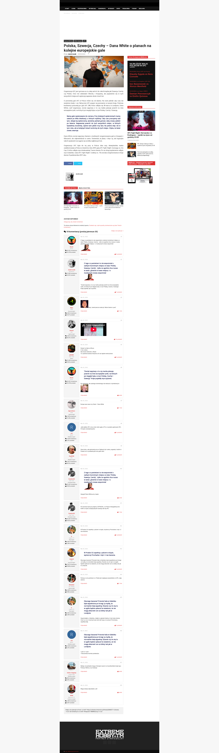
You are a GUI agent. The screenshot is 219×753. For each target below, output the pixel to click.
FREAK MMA (126, 8)
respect (71, 559)
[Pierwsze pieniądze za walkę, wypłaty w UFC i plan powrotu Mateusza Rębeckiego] (114, 198)
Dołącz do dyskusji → (117, 230)
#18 (121, 685)
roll (72, 433)
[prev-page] (65, 212)
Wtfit (71, 695)
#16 (121, 630)
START (67, 8)
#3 (121, 297)
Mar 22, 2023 (84, 662)
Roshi (71, 247)
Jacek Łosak (72, 54)
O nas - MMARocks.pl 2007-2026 (71, 751)
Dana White (74, 13)
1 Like (120, 311)
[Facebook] (148, 1)
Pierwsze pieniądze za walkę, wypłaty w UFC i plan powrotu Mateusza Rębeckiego (114, 207)
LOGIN (73, 8)
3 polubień (119, 625)
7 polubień (119, 292)
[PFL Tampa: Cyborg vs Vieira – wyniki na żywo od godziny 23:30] (93, 198)
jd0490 (71, 355)
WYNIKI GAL (92, 8)
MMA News (78, 41)
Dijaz (71, 307)
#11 (121, 503)
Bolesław (71, 584)
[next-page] (68, 212)
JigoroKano (71, 411)
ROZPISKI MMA (82, 8)
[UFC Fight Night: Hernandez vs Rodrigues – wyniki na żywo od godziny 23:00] (73, 198)
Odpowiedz (84, 254)
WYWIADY (111, 8)
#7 (121, 400)
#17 (121, 662)
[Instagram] (151, 1)
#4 (121, 320)
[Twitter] (154, 1)
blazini (72, 330)
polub (120, 395)
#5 (121, 344)
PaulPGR (71, 456)
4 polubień (119, 432)
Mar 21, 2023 (84, 630)
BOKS (118, 8)
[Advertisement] (109, 27)
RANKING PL (102, 8)
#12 (121, 526)
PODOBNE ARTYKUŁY (71, 188)
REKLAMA (142, 8)
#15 (121, 597)
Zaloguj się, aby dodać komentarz (73, 222)
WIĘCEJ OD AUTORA (84, 188)
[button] (153, 8)
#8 (121, 423)
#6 (121, 367)
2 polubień (119, 535)
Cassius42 (71, 479)
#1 (121, 236)
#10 (121, 468)
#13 (121, 548)
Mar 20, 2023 (84, 236)
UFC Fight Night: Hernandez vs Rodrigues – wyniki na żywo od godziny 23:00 (71, 207)
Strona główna (67, 13)
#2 (121, 259)
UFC (84, 41)
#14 (121, 574)
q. (71, 536)
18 (88, 53)
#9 (121, 445)
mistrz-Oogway (71, 672)
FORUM (134, 8)
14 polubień (118, 339)
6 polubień (119, 254)
